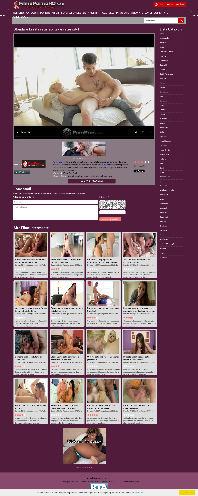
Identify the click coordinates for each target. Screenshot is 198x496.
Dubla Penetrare (166, 74)
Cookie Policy (133, 481)
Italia (162, 132)
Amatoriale (164, 38)
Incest (162, 123)
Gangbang (164, 92)
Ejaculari (163, 78)
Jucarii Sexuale (165, 141)
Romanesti (164, 194)
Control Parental (87, 481)
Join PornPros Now (91, 181)
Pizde (162, 172)
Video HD (164, 239)
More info (139, 492)
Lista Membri (91, 12)
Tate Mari (163, 230)
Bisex (162, 47)
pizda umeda (89, 176)
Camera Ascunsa (166, 52)
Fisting (162, 87)
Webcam (163, 257)
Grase (162, 105)
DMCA (97, 481)
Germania (163, 101)
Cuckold (163, 65)
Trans (162, 235)
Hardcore (163, 110)
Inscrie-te (180, 4)
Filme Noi (18, 12)
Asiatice (163, 43)
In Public (163, 119)
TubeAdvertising (89, 158)
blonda (59, 162)
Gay (161, 96)
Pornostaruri (165, 177)
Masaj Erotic (165, 150)
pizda (106, 164)
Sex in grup (164, 212)
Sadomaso (164, 203)
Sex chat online (71, 12)
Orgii (162, 168)
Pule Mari (163, 186)
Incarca (169, 4)
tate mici (71, 176)
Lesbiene (163, 145)
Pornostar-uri (49, 12)
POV (162, 181)
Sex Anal (163, 208)
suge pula (108, 176)
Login (161, 4)
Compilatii (164, 60)
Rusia (162, 199)
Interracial (164, 127)
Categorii (32, 12)
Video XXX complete (168, 244)
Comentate (161, 12)
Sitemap (108, 478)
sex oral (99, 176)
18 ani (65, 173)
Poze (104, 12)
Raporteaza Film (139, 166)
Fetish (162, 83)
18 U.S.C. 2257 (122, 481)
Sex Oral (73, 173)
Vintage (163, 248)
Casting (163, 56)
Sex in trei (164, 217)
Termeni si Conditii (108, 481)
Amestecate (20, 16)
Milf (161, 163)
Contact (100, 478)
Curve (162, 69)
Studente (163, 226)
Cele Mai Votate (119, 12)
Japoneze (163, 136)
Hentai (162, 114)
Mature (163, 159)
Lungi (148, 12)
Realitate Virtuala (167, 190)
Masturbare (164, 154)
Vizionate (136, 12)
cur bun (79, 176)
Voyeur (163, 253)
